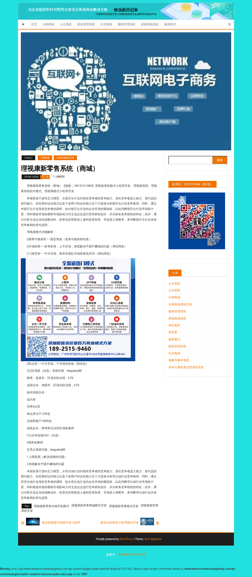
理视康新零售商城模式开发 (88, 505)
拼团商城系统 (150, 24)
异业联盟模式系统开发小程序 (61, 522)
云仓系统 (66, 24)
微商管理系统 (126, 24)
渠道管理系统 (86, 24)
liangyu (60, 176)
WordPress (126, 539)
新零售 (172, 332)
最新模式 (170, 24)
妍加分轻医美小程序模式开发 (119, 522)
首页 (34, 24)
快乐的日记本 (126, 10)
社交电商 (106, 24)
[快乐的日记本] (23, 24)
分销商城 (48, 24)
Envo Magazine (153, 539)
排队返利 (174, 325)
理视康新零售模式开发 (123, 506)
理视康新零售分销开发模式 (51, 506)
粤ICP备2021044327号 (132, 554)
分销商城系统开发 (65, 157)
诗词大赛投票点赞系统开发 (186, 367)
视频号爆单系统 (178, 360)
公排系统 (174, 290)
